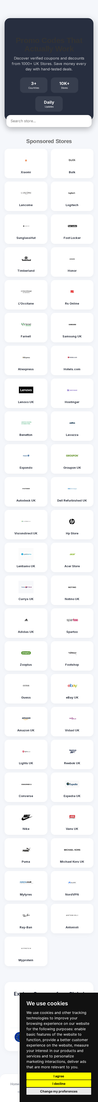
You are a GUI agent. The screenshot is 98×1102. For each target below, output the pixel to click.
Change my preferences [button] (58, 1091)
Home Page (19, 1084)
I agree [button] (59, 1076)
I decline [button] (58, 1083)
